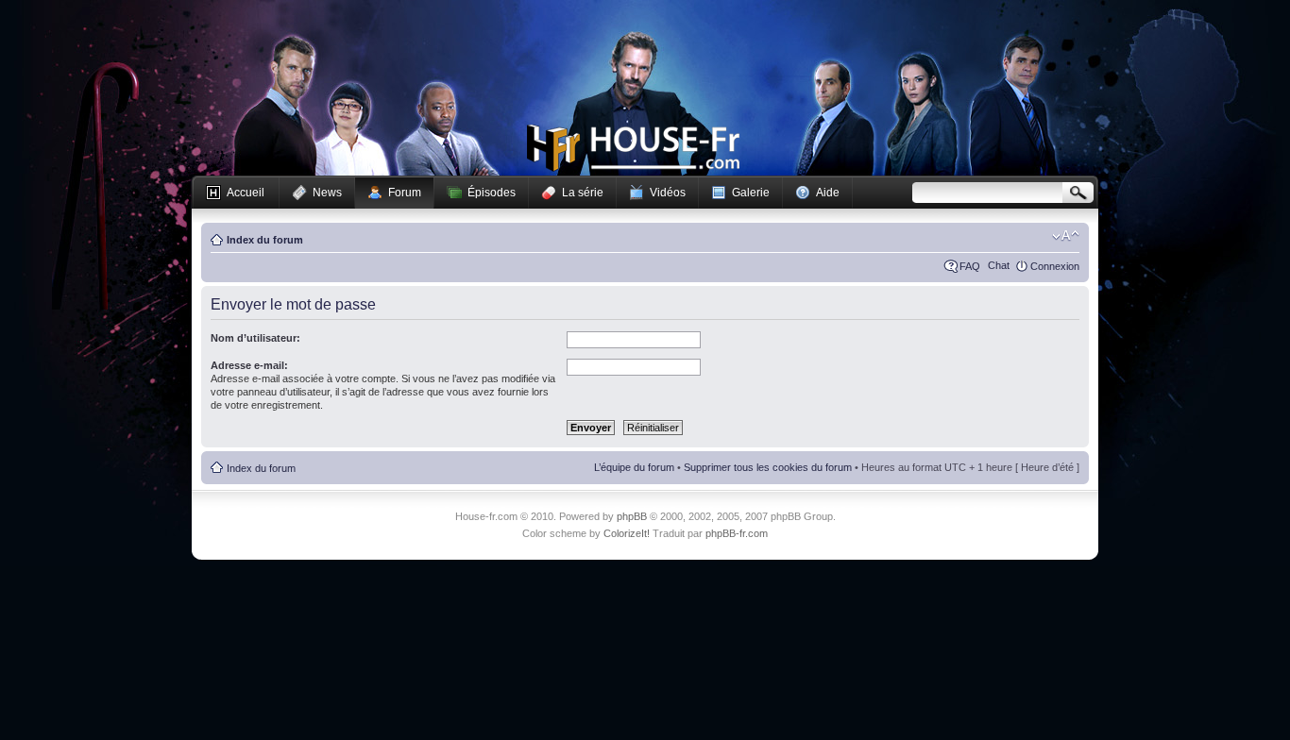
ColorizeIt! (626, 533)
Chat (999, 265)
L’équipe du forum (634, 467)
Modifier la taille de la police (1065, 235)
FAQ (969, 266)
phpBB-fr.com (736, 533)
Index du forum (265, 239)
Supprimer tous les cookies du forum (768, 467)
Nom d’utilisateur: (255, 338)
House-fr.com (633, 148)
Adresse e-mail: (249, 365)
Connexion (1054, 266)
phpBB (632, 516)
